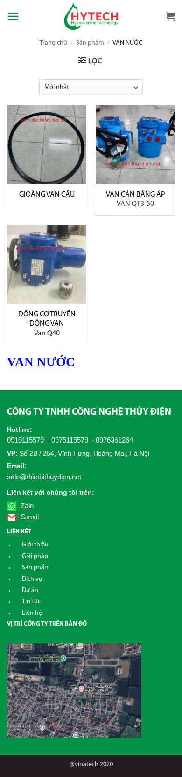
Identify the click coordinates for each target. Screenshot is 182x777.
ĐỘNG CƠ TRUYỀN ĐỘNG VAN (47, 324)
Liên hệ (32, 613)
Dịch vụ (32, 579)
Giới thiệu (35, 544)
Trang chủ (53, 43)
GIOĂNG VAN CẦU (47, 194)
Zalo (26, 506)
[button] (13, 16)
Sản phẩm (90, 43)
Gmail (29, 517)
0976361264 (114, 440)
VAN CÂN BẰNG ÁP (135, 199)
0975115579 (69, 440)
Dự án (30, 590)
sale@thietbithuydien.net (44, 477)
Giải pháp (35, 556)
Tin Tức (31, 601)
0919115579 (25, 440)
